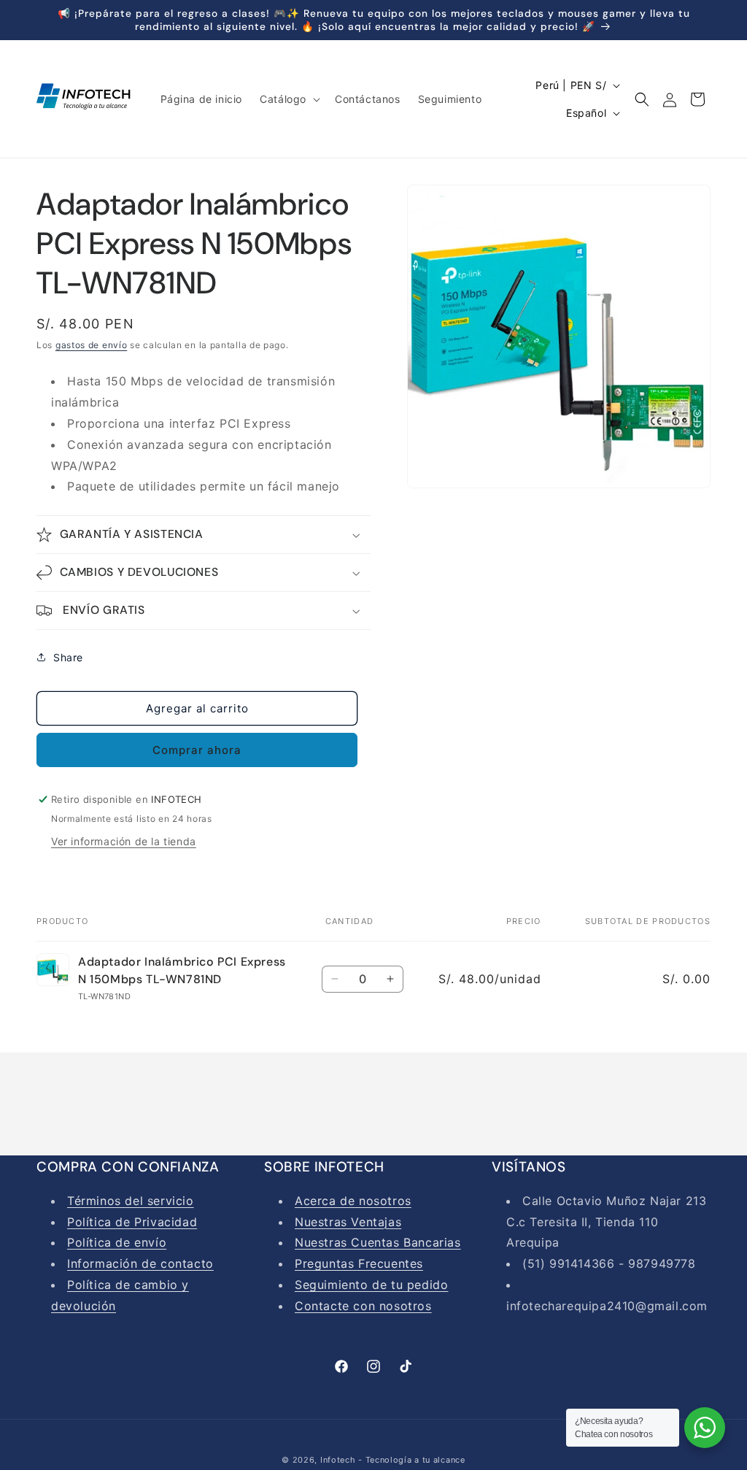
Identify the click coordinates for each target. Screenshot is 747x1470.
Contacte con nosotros (363, 1305)
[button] (288, 99)
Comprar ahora (196, 750)
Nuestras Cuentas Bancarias (378, 1242)
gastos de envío (91, 344)
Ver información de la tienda (123, 841)
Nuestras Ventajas (348, 1222)
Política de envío (116, 1242)
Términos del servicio (130, 1200)
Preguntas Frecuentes (359, 1263)
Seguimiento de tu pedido (371, 1284)
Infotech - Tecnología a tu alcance (392, 1460)
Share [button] (68, 657)
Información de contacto (140, 1263)
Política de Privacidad (132, 1222)
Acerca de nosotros (353, 1200)
